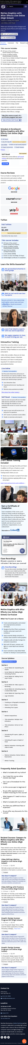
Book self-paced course (10, 34)
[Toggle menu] (25, 6)
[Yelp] (2, 1037)
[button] (24, 1041)
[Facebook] (5, 1037)
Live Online (4, 144)
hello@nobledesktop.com (8, 998)
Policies (3, 150)
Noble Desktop (17, 1023)
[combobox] (15, 6)
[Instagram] (8, 1037)
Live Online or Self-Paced (8, 23)
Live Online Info (6, 1018)
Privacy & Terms (21, 1043)
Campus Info (5, 1013)
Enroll (4, 163)
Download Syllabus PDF (10, 661)
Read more (17, 928)
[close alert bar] (27, 2)
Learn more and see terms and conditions (12, 483)
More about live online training (10, 392)
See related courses (9, 37)
